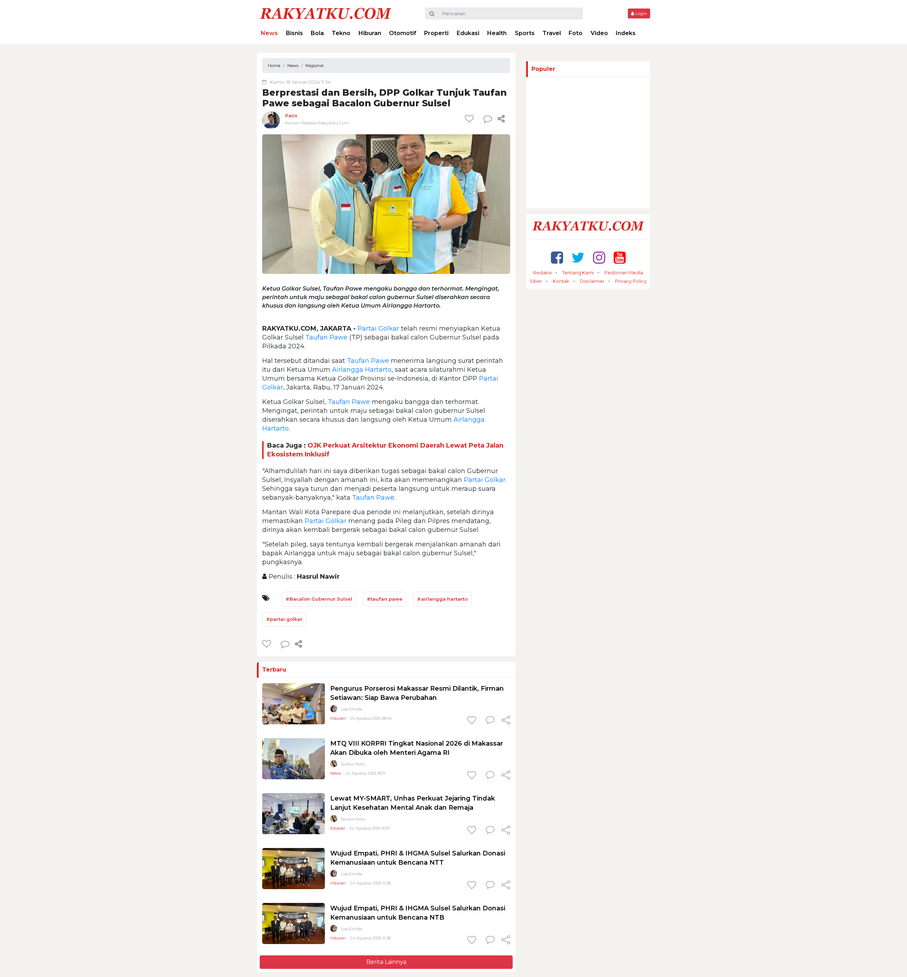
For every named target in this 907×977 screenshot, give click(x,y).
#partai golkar (284, 619)
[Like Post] (470, 118)
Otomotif (402, 33)
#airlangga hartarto (442, 599)
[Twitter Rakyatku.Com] (578, 257)
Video (599, 33)
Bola (317, 33)
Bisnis (294, 33)
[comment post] (487, 118)
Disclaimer (592, 281)
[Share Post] (501, 118)
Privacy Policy (631, 281)
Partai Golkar (378, 328)
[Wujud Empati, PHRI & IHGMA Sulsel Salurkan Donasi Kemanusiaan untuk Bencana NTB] (293, 923)
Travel (551, 33)
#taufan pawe (384, 599)
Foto (575, 33)
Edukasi (468, 33)
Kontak (561, 281)
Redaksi (542, 272)
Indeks (626, 33)
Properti (436, 33)
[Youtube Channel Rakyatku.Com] (619, 257)
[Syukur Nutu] (333, 765)
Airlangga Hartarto (361, 370)
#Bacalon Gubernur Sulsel (319, 599)
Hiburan (370, 33)
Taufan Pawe (326, 337)
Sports (525, 33)
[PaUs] (271, 120)
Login (640, 13)
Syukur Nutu (353, 764)
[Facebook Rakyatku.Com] (557, 257)
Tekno (341, 33)
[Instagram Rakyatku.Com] (599, 257)
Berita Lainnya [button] (386, 962)
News (269, 33)
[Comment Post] (490, 720)
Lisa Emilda (351, 709)
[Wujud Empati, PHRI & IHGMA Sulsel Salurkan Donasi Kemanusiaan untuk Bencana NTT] (293, 868)
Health (497, 33)
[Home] (325, 13)
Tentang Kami (578, 272)
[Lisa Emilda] (333, 710)
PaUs (291, 115)
